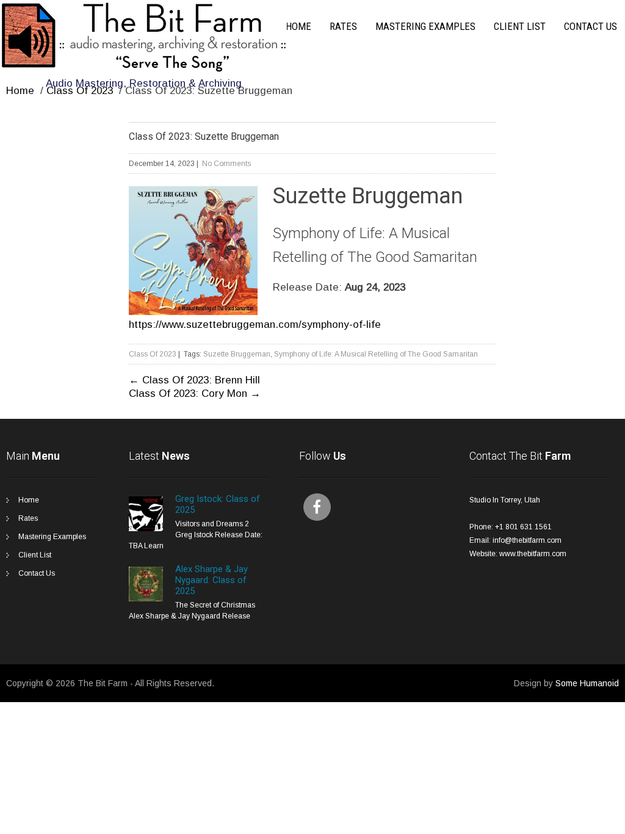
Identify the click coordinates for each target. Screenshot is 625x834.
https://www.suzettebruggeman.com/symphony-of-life (255, 324)
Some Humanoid (587, 683)
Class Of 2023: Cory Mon (195, 393)
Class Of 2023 (79, 90)
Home (298, 26)
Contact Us (590, 26)
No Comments (226, 163)
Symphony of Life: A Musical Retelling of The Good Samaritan (376, 354)
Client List (520, 26)
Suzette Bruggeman (236, 354)
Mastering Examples (425, 26)
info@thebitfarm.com (527, 540)
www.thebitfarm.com (532, 553)
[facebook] (317, 507)
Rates (343, 26)
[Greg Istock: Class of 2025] (146, 528)
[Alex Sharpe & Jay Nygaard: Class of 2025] (146, 599)
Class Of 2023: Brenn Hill (194, 380)
